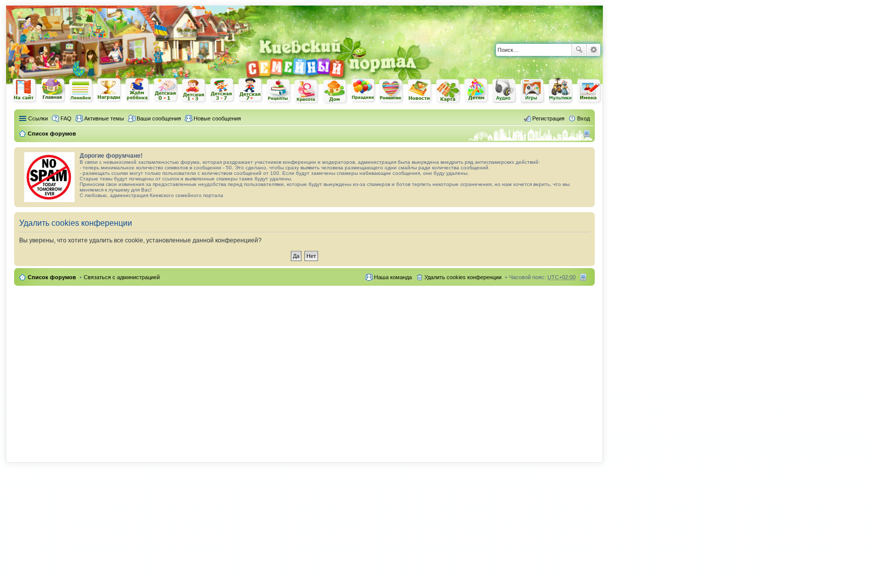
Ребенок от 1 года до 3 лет (194, 91)
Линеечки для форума (81, 90)
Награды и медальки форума (109, 90)
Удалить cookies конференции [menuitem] (463, 277)
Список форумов (52, 277)
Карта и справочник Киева (448, 91)
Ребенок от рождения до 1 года (166, 90)
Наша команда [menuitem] (393, 277)
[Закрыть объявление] (587, 155)
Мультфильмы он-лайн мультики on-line (561, 90)
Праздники (363, 90)
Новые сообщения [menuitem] (217, 118)
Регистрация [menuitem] (548, 118)
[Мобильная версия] (588, 133)
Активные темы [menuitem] (104, 118)
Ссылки (38, 118)
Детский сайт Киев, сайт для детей (476, 90)
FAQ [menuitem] (66, 118)
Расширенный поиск (593, 50)
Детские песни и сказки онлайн (504, 90)
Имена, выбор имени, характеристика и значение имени (589, 91)
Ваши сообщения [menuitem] (159, 118)
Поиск (579, 50)
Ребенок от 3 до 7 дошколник (222, 91)
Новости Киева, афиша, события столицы (420, 91)
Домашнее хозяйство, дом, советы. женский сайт (335, 91)
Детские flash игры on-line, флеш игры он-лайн (533, 90)
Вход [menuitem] (583, 118)
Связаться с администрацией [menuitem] (122, 277)
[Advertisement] (485, 20)
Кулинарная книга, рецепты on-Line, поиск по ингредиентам (279, 91)
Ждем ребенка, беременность (138, 90)
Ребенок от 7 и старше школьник (250, 91)
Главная (53, 90)
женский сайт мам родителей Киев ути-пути (25, 91)
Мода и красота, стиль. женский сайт (307, 91)
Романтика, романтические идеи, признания (392, 91)
